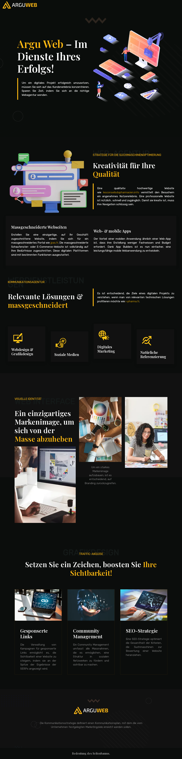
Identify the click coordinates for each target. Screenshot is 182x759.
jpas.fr (54, 242)
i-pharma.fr (132, 301)
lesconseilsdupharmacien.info (121, 192)
